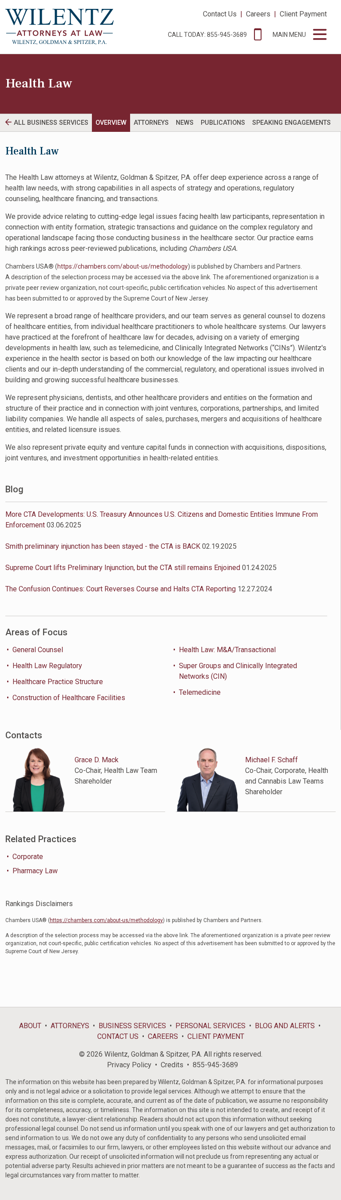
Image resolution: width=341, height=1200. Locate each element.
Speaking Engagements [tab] (291, 123)
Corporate (27, 856)
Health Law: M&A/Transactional (227, 650)
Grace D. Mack (97, 760)
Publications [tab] (223, 123)
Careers (258, 14)
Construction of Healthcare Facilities (68, 697)
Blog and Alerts (285, 1026)
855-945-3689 (215, 1065)
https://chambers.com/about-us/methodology (122, 266)
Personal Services (210, 1026)
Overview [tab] (111, 123)
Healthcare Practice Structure (57, 681)
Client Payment (303, 14)
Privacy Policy (129, 1065)
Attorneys (70, 1026)
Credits (172, 1065)
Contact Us (220, 14)
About (30, 1026)
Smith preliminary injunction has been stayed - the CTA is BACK (102, 546)
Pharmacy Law (35, 871)
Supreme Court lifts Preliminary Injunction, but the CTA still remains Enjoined (122, 567)
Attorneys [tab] (151, 123)
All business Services (51, 123)
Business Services (132, 1026)
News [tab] (185, 123)
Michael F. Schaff (271, 760)
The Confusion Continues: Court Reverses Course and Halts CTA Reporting (121, 589)
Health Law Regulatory (47, 665)
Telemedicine (200, 692)
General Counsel (37, 650)
